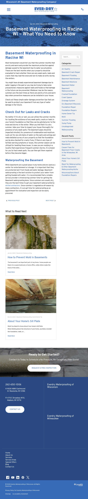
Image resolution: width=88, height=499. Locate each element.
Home (7, 453)
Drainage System (68, 101)
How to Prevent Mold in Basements (27, 257)
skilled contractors (12, 186)
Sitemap (8, 494)
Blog (7, 464)
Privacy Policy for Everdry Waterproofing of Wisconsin (22, 490)
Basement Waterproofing (49, 24)
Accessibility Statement (20, 494)
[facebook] (7, 477)
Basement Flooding (69, 76)
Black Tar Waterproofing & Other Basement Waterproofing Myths (71, 167)
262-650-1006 (13, 384)
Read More (11, 272)
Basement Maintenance (71, 79)
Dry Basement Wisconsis (71, 104)
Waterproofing (67, 130)
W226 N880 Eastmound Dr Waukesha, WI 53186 (16, 390)
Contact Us (15, 409)
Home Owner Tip (37, 317)
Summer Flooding (68, 120)
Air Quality (66, 69)
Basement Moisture (69, 82)
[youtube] (12, 477)
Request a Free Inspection (44, 368)
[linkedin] (17, 477)
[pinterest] (22, 477)
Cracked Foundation (69, 94)
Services (8, 457)
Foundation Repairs (69, 110)
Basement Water (68, 85)
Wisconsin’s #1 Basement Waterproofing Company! (31, 2)
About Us (9, 455)
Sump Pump (66, 123)
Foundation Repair (69, 107)
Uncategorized (67, 127)
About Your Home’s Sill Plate (24, 321)
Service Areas (10, 460)
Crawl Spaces (67, 98)
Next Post (50, 201)
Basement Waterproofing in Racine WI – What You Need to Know (44, 32)
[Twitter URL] (28, 477)
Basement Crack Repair (71, 72)
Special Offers (10, 462)
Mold (63, 117)
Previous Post (14, 201)
